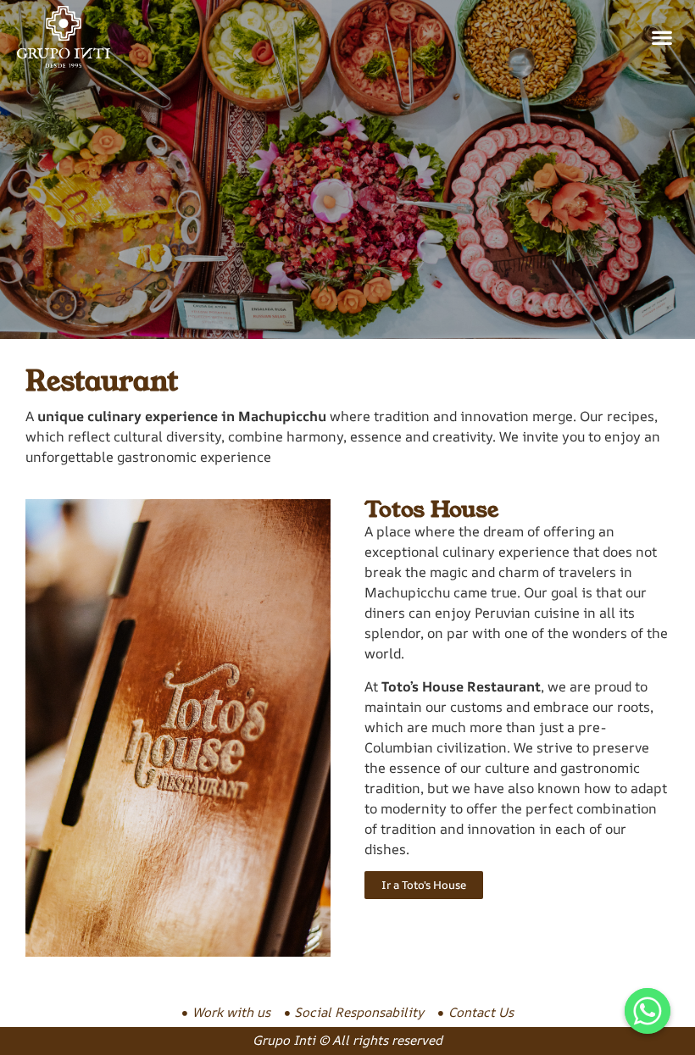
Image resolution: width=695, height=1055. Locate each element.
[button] (661, 36)
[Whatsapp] (647, 1011)
